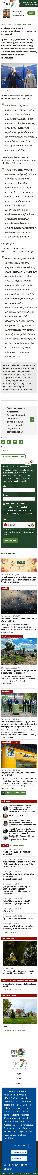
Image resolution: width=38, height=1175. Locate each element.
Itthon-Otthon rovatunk (14, 1030)
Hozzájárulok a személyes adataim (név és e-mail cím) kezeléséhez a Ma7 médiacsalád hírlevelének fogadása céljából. (18, 509)
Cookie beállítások (19, 1146)
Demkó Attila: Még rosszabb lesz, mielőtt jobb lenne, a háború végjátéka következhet (21, 838)
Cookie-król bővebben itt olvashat (15, 1167)
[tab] (5, 845)
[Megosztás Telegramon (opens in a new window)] (15, 442)
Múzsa (19, 1083)
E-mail (5, 495)
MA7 (19, 1074)
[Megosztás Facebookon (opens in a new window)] (9, 442)
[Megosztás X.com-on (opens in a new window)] (21, 442)
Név (4, 486)
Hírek (19, 1078)
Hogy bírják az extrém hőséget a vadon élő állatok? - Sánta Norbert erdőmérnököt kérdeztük (22, 831)
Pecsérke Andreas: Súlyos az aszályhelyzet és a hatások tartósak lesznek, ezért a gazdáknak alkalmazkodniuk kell (22, 808)
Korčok (5, 451)
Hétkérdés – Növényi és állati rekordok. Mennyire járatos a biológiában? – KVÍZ (18, 972)
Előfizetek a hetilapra (31, 13)
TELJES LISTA (9, 933)
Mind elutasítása (19, 1152)
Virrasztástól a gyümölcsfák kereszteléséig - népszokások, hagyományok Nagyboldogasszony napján (22, 823)
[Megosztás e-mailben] (3, 442)
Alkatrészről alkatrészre (18, 816)
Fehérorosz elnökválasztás (13, 456)
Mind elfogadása (19, 1159)
